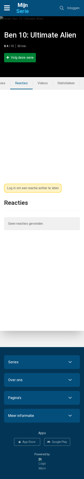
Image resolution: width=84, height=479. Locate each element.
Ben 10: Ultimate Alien (40, 35)
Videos (43, 83)
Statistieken (66, 83)
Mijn (22, 8)
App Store (28, 441)
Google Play (59, 441)
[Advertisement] (42, 131)
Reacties (21, 83)
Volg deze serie (22, 57)
